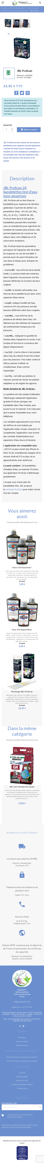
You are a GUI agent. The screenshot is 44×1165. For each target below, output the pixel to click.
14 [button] (22, 819)
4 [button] (15, 816)
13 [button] (18, 819)
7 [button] (25, 816)
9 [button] (32, 816)
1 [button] (5, 816)
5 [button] (18, 816)
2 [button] (8, 816)
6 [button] (22, 816)
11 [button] (39, 816)
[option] (8, 23)
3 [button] (12, 816)
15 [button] (25, 819)
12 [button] (15, 819)
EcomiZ (14, 1141)
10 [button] (35, 816)
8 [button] (29, 816)
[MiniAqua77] (22, 3)
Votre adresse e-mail (9, 1103)
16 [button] (29, 819)
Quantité (7, 125)
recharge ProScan (14, 489)
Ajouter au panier (29, 129)
